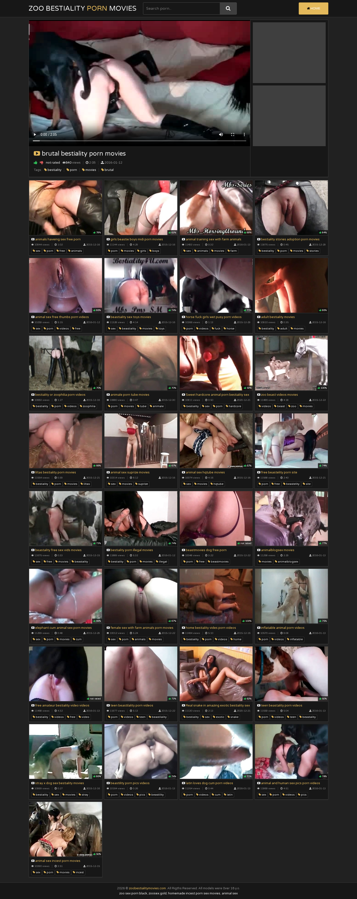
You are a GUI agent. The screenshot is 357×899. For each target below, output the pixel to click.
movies (90, 170)
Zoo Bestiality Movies (82, 8)
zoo (293, 406)
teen (142, 717)
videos (64, 328)
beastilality (159, 717)
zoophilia (88, 406)
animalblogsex (287, 561)
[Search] (228, 8)
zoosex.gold (158, 893)
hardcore (234, 406)
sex (37, 250)
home (237, 639)
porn (73, 170)
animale (158, 406)
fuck (217, 328)
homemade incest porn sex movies (194, 893)
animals (76, 250)
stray (84, 794)
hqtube (218, 484)
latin (229, 794)
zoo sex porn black (133, 893)
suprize (142, 484)
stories (314, 250)
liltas (86, 484)
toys (161, 328)
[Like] (35, 162)
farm (233, 250)
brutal (109, 170)
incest (79, 872)
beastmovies (219, 561)
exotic (219, 717)
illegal (162, 561)
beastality (81, 561)
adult (283, 328)
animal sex (230, 893)
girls (142, 250)
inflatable (296, 639)
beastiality (128, 328)
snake (234, 717)
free (62, 250)
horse (230, 328)
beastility (157, 794)
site (308, 484)
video (85, 717)
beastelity (292, 484)
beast (280, 406)
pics (142, 794)
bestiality (54, 170)
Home (315, 8)
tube (142, 406)
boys (155, 250)
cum (78, 639)
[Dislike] (41, 162)
